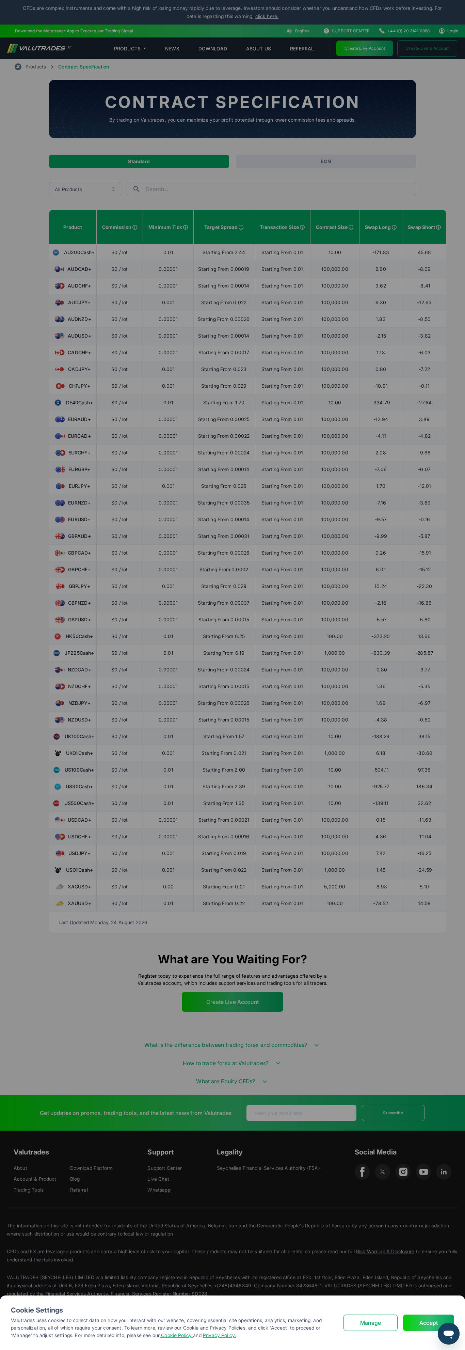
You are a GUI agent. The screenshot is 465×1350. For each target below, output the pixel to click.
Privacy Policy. (219, 1335)
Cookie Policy (176, 1335)
